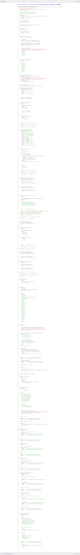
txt (76, 553)
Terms (11, 553)
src (27, 4)
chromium (19, 4)
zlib (35, 4)
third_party (31, 4)
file (36, 6)
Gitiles (5, 553)
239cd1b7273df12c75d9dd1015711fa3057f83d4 (46, 4)
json (78, 553)
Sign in (78, 1)
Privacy (8, 553)
